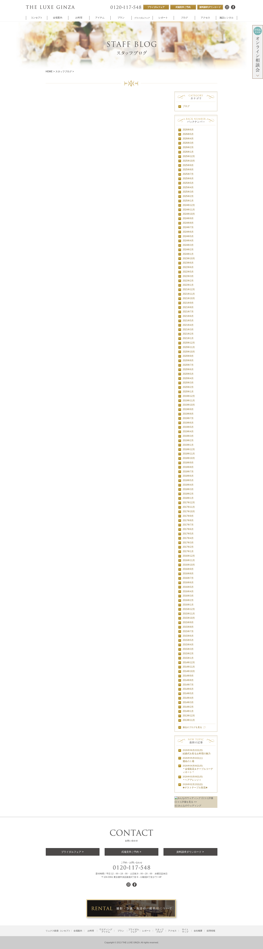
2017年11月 (189, 507)
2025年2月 (188, 196)
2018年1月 (188, 498)
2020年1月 (188, 391)
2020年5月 (188, 374)
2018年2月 (188, 493)
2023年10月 (189, 258)
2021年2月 (188, 333)
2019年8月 (188, 413)
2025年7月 (188, 174)
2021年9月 (188, 302)
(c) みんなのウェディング (188, 805)
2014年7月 (188, 684)
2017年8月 (188, 520)
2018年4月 (188, 484)
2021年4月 (188, 325)
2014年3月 (188, 702)
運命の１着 (193, 760)
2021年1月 (188, 338)
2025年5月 (188, 183)
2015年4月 (188, 644)
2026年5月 (188, 134)
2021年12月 (189, 289)
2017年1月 (188, 551)
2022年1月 (188, 285)
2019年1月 (188, 445)
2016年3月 (188, 595)
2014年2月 (188, 706)
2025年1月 (188, 200)
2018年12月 (189, 449)
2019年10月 (189, 404)
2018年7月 (188, 471)
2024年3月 (188, 245)
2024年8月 (188, 223)
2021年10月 (189, 298)
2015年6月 (188, 635)
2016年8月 (188, 573)
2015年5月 (188, 640)
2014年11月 (189, 666)
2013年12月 (189, 715)
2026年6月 (188, 129)
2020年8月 (188, 360)
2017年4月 (188, 538)
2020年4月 (188, 378)
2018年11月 (189, 453)
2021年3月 (188, 329)
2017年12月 (189, 502)
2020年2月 (188, 387)
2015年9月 (188, 622)
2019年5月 (188, 427)
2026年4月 (188, 138)
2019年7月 (188, 418)
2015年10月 (189, 618)
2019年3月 (188, 436)
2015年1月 (188, 658)
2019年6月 (188, 422)
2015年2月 (188, 653)
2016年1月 (188, 604)
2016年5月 (188, 587)
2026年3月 (188, 143)
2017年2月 (188, 547)
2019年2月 (188, 440)
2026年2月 (188, 147)
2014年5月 (188, 693)
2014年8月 (188, 680)
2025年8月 (188, 169)
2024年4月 (188, 240)
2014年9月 (188, 675)
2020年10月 (189, 351)
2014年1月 (188, 711)
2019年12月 (189, 396)
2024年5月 (188, 236)
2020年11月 (189, 347)
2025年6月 (188, 178)
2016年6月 (188, 582)
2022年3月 (188, 276)
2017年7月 (188, 524)
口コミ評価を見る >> (186, 801)
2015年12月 (189, 609)
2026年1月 (188, 151)
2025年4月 (188, 187)
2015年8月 (188, 627)
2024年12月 (189, 205)
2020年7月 (188, 365)
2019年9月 (188, 409)
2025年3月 (188, 191)
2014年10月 (189, 671)
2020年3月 (188, 382)
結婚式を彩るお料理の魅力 (197, 752)
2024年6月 (188, 231)
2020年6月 (188, 369)
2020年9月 (188, 356)
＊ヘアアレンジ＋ (193, 778)
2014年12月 (189, 662)
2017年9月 (188, 516)
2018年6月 (188, 475)
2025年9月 (188, 165)
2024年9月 (188, 218)
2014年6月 (188, 689)
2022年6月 (188, 267)
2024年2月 (188, 249)
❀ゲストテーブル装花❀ (195, 786)
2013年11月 (189, 720)
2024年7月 (188, 227)
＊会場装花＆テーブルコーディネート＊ (198, 769)
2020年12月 (189, 342)
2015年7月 (188, 631)
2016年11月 (189, 560)
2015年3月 (188, 649)
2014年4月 (188, 698)
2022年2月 (188, 280)
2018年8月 (188, 467)
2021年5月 (188, 320)
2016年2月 (188, 600)
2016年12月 (189, 555)
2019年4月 (188, 431)
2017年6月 (188, 529)
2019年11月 (189, 400)
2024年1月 (188, 254)
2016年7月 (188, 578)
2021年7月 (188, 311)
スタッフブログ (63, 71)
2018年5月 (188, 480)
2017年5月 (188, 533)
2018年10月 (189, 458)
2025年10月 (189, 160)
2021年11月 (189, 294)
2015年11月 (189, 613)
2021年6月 (188, 316)
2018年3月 (188, 489)
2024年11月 (189, 209)
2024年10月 (189, 214)
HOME (49, 71)
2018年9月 (188, 462)
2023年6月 (188, 262)
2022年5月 (188, 271)
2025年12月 (189, 156)
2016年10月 (189, 564)
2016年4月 (188, 591)
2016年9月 (188, 569)
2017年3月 (188, 542)
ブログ (186, 106)
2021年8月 (188, 307)
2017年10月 (189, 511)
